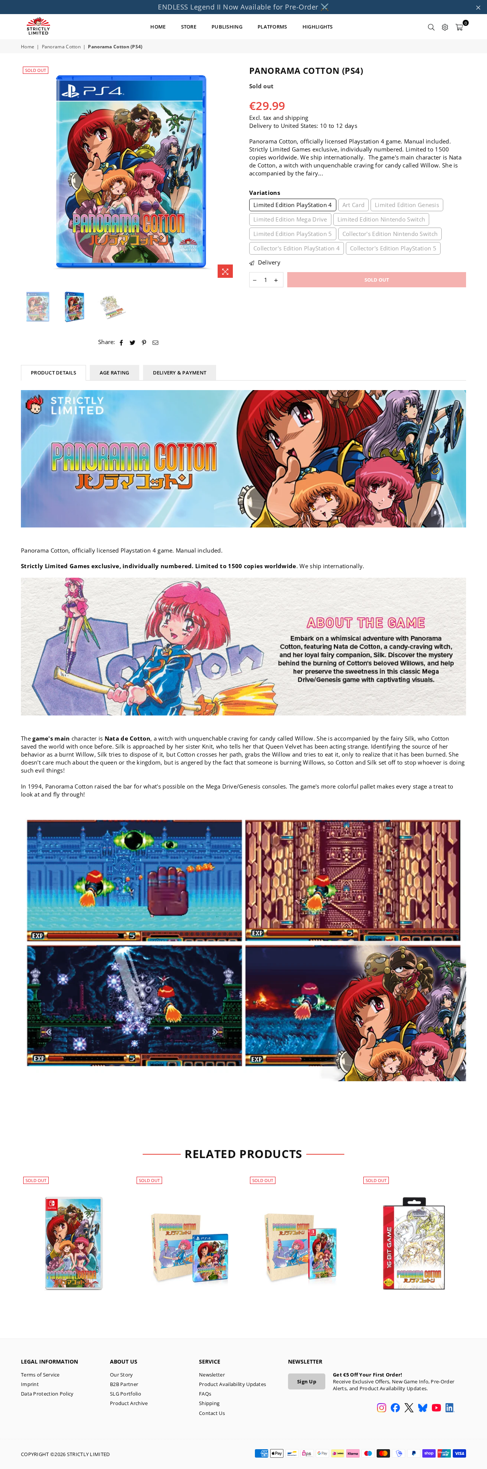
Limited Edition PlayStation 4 (292, 205)
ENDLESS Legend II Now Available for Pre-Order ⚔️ (243, 6)
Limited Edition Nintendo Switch (381, 219)
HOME (158, 26)
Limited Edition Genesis (407, 205)
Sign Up (306, 1381)
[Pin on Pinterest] (144, 342)
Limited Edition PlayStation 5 (292, 233)
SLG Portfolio (125, 1393)
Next (231, 173)
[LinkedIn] (450, 1408)
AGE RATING (114, 372)
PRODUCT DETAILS (53, 372)
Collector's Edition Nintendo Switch (390, 233)
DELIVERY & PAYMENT (180, 372)
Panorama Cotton (61, 47)
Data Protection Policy (47, 1393)
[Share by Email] (156, 342)
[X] (409, 1408)
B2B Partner (124, 1384)
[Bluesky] (422, 1408)
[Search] (431, 26)
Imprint (30, 1384)
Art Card (353, 205)
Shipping (209, 1403)
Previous (27, 173)
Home (27, 47)
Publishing (227, 26)
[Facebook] (395, 1408)
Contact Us (212, 1413)
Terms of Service (40, 1374)
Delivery (268, 262)
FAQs (205, 1393)
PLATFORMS (272, 26)
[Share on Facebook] (121, 342)
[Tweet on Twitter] (133, 342)
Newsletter (212, 1374)
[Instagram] (381, 1408)
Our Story (121, 1374)
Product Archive (129, 1403)
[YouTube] (436, 1408)
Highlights (317, 26)
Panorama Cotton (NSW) (74, 1234)
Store (189, 26)
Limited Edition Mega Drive (290, 219)
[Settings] (445, 26)
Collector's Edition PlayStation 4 (296, 248)
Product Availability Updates (232, 1384)
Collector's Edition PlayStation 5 (393, 248)
